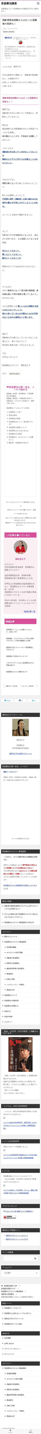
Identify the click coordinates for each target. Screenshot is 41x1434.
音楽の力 (7, 1011)
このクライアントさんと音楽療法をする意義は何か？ (20, 664)
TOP (10, 1286)
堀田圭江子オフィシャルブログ (17, 1239)
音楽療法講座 (9, 3)
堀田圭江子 (8, 37)
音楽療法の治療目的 (11, 1000)
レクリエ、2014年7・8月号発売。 (30, 686)
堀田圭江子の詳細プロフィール (20, 753)
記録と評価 (11, 979)
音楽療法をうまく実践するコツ (17, 672)
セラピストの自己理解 (15, 952)
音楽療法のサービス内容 (13, 1324)
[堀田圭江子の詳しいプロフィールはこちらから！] (20, 735)
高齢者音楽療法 (15, 374)
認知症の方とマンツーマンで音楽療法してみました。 (20, 648)
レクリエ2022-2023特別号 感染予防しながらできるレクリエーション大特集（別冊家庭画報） (20, 1125)
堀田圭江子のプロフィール (13, 1319)
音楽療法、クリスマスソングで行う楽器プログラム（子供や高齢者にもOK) (20, 640)
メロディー (8, 1022)
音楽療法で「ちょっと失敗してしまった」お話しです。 (19, 631)
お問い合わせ (9, 1343)
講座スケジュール (10, 936)
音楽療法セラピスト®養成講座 (15, 942)
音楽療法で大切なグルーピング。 (17, 656)
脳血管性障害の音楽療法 (15, 968)
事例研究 (10, 974)
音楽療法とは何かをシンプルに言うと (17, 1313)
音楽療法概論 (11, 947)
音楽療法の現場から (11, 1006)
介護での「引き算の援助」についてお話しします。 (13, 686)
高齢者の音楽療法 (8, 32)
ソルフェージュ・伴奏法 (15, 984)
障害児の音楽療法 (13, 963)
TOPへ (31, 1432)
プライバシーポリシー (12, 1349)
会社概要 (7, 1338)
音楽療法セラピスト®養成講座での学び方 (19, 922)
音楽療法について (10, 995)
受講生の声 (11, 990)
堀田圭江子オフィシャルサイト (17, 1235)
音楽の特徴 (8, 1016)
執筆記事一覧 (29, 611)
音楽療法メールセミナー (13, 1308)
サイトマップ (9, 1354)
